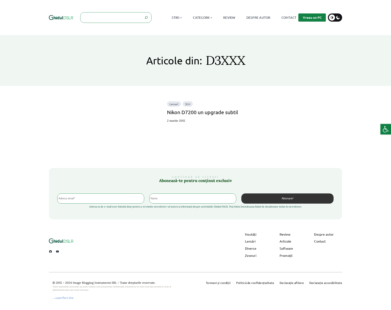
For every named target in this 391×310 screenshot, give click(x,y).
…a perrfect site (63, 297)
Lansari (173, 104)
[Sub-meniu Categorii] (211, 18)
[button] (385, 129)
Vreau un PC (312, 17)
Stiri (187, 104)
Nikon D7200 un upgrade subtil (202, 112)
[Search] (146, 17)
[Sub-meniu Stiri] (181, 18)
